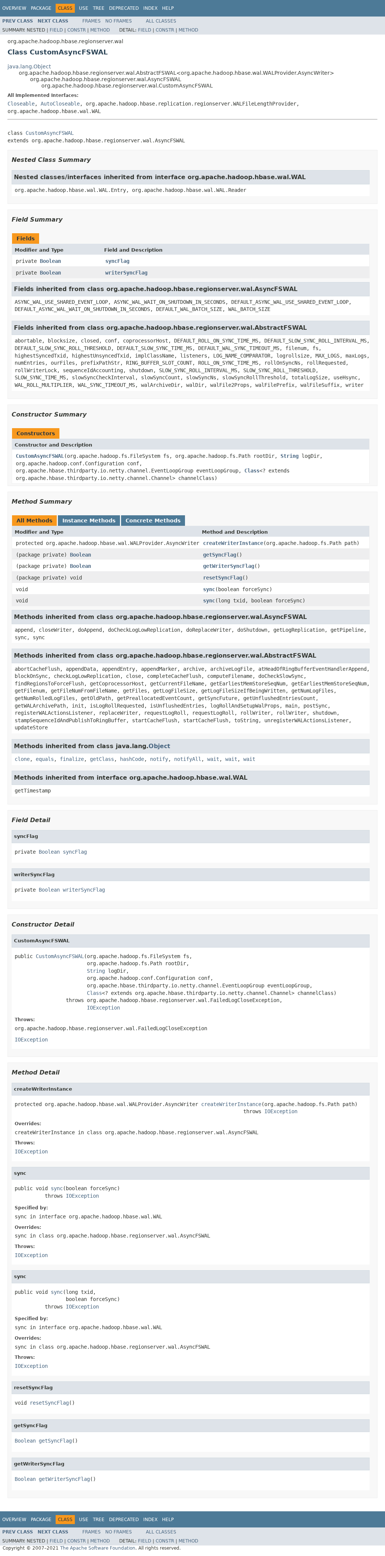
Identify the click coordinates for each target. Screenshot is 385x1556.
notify (159, 759)
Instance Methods (88, 521)
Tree (99, 8)
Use (83, 8)
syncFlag (117, 261)
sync (209, 589)
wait (213, 759)
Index (150, 8)
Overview (14, 8)
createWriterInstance (233, 543)
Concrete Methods (153, 521)
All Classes (161, 21)
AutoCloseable (60, 104)
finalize (72, 759)
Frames (91, 21)
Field (56, 30)
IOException (103, 1008)
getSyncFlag (219, 555)
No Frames (118, 21)
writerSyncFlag (126, 273)
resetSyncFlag (222, 578)
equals (45, 759)
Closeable (21, 104)
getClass (102, 759)
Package (41, 8)
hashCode (132, 759)
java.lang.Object (29, 66)
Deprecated (124, 8)
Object (159, 746)
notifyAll (187, 759)
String (289, 456)
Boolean (50, 261)
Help (168, 8)
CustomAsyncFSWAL (50, 133)
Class (251, 471)
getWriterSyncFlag (228, 566)
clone (22, 759)
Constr (76, 30)
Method (100, 30)
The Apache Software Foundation (97, 1548)
